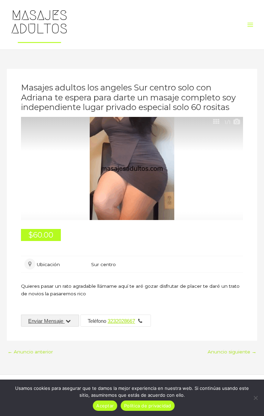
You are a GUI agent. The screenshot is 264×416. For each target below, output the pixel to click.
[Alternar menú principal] (250, 25)
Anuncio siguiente (232, 352)
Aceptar (105, 405)
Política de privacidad (147, 405)
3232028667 (121, 321)
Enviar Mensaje (46, 321)
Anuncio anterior (30, 352)
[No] (255, 397)
